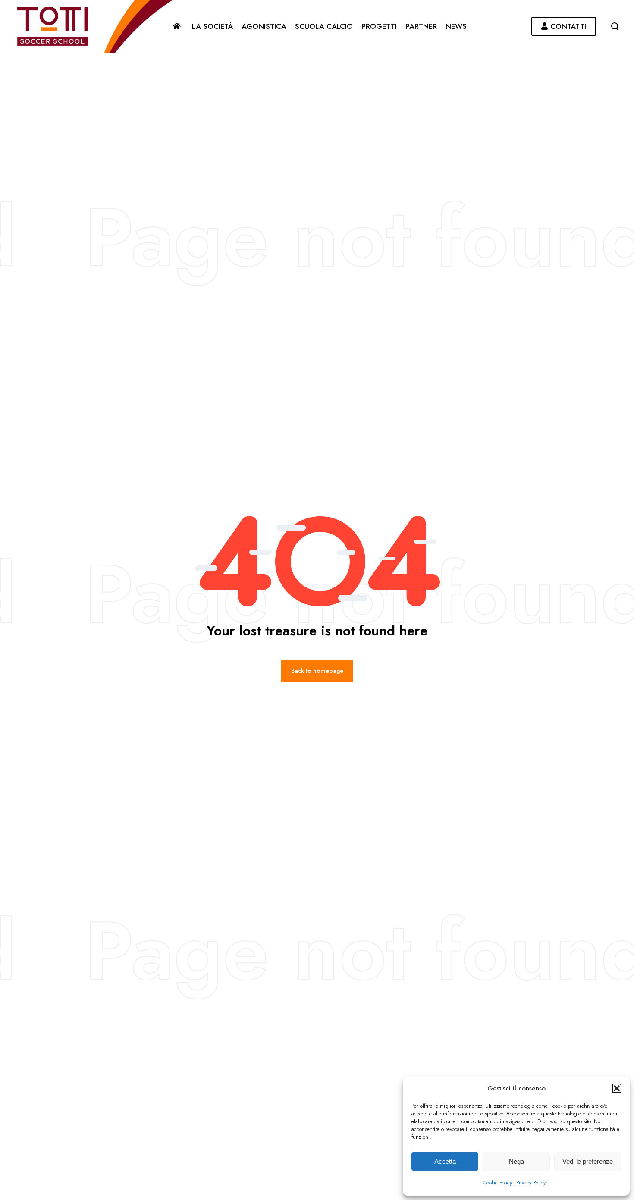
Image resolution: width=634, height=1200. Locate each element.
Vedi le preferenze (587, 1161)
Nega (516, 1161)
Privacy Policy (531, 1183)
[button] (616, 1088)
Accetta (445, 1161)
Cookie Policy (497, 1183)
